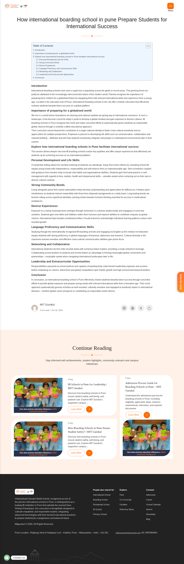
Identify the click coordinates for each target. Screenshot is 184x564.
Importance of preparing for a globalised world (54, 53)
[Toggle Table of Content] (147, 46)
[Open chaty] (7, 556)
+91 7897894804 (149, 533)
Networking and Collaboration (51, 71)
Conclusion (39, 78)
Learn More (76, 409)
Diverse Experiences (47, 66)
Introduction (40, 50)
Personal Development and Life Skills (53, 60)
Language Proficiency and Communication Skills (58, 68)
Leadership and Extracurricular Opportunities (57, 74)
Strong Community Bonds (49, 63)
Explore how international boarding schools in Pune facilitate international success (70, 56)
